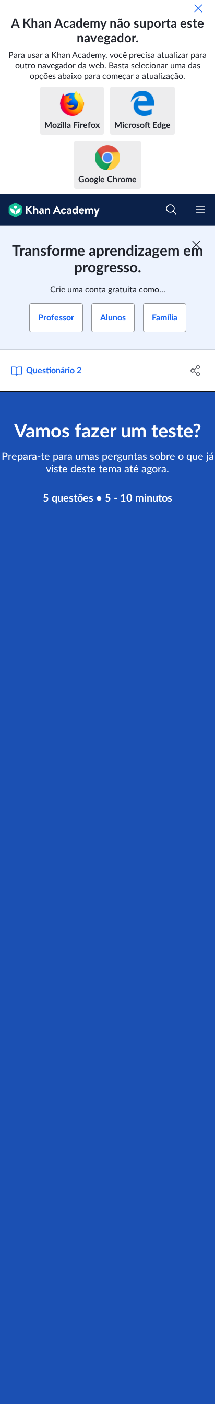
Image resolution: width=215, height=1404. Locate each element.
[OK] (198, 8)
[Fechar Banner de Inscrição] (196, 244)
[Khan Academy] (50, 210)
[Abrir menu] (200, 210)
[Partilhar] (195, 370)
